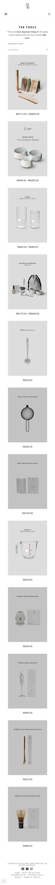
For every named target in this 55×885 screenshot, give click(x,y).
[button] (6, 14)
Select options (27, 105)
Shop (24, 873)
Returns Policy (18, 875)
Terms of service (32, 877)
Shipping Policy (36, 875)
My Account (34, 873)
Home (17, 873)
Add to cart (27, 438)
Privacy (18, 877)
